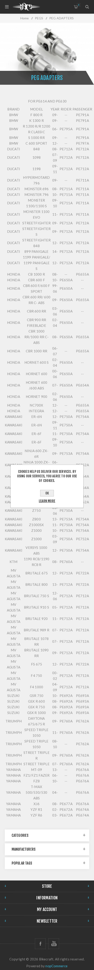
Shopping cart (78, 5)
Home (24, 18)
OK (47, 493)
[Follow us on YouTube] (53, 943)
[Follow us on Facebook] (40, 943)
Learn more (47, 501)
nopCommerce (56, 966)
